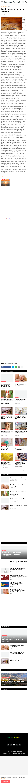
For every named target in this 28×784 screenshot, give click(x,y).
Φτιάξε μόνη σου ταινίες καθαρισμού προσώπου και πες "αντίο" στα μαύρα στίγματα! (17, 590)
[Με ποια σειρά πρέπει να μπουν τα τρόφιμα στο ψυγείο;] (5, 507)
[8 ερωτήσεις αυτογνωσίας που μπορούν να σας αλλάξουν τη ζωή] (5, 479)
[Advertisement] (14, 200)
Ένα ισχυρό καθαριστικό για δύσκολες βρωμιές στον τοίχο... (7, 448)
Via (2, 176)
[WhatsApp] (16, 367)
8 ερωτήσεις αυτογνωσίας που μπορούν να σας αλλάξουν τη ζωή (5, 384)
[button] (2, 2)
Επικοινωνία (13, 751)
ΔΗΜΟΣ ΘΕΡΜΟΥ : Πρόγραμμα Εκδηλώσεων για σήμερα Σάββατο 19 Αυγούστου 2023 (18, 576)
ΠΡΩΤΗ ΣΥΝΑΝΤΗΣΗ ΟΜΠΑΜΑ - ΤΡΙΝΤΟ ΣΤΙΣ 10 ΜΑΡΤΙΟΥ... (17, 569)
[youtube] (14, 745)
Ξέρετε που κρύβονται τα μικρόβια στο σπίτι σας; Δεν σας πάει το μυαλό (21, 432)
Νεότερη (4, 470)
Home (8, 751)
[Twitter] (13, 367)
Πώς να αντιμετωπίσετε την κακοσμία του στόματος (7, 432)
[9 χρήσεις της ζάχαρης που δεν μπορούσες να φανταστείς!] (5, 500)
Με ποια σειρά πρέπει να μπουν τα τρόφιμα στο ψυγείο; (7, 417)
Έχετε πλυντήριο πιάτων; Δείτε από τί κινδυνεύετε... (20, 463)
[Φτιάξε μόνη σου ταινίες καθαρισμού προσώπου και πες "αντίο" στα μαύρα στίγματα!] (5, 591)
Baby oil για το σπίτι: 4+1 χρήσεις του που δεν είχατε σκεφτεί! (20, 448)
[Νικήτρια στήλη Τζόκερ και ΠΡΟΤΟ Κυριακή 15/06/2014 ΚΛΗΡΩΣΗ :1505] (5, 584)
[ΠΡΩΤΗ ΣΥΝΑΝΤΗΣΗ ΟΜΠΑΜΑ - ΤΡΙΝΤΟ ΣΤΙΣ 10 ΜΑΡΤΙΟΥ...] (5, 570)
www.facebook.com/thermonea (8, 219)
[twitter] (11, 745)
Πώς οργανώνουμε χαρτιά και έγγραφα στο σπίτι (20, 417)
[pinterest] (20, 745)
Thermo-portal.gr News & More (18, 753)
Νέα (10, 6)
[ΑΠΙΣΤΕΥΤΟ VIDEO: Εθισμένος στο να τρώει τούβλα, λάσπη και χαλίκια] (5, 563)
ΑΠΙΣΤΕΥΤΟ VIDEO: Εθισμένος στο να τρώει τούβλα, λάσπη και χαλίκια (18, 563)
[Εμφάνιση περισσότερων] (22, 367)
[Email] (19, 367)
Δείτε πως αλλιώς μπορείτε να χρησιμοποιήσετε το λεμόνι (6, 464)
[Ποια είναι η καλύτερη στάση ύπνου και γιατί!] (5, 486)
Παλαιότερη (23, 470)
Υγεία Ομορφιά (10, 363)
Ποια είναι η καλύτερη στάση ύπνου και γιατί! (20, 383)
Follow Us (19, 751)
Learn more (3, 778)
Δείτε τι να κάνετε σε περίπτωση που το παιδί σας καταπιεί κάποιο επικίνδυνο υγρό (7, 401)
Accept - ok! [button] (5, 781)
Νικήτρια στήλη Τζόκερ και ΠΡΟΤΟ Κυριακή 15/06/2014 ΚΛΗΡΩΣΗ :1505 (17, 583)
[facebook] (8, 745)
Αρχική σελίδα (4, 6)
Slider (15, 363)
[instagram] (17, 745)
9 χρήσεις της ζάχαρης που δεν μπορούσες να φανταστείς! (20, 400)
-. (6, 218)
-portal (5, 179)
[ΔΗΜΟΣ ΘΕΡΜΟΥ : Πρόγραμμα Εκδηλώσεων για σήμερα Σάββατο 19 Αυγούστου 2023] (5, 577)
